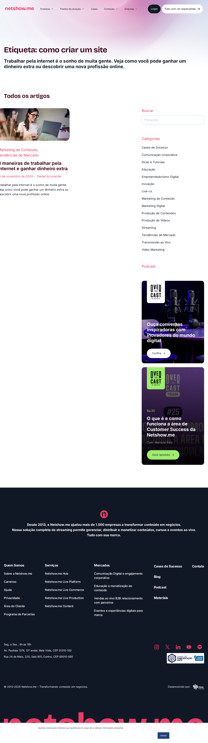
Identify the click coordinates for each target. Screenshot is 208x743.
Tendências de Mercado (159, 235)
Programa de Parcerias (19, 614)
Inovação (148, 184)
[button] (47, 9)
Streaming (149, 227)
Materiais (161, 598)
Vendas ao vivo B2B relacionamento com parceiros (118, 600)
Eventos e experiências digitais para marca (118, 613)
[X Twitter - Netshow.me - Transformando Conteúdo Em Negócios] (167, 647)
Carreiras (10, 581)
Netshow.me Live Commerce (64, 590)
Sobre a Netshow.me (18, 573)
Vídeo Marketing (153, 249)
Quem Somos (14, 565)
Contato (198, 566)
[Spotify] (199, 647)
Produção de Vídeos (156, 220)
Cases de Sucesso (155, 147)
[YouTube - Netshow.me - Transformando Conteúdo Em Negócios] (188, 647)
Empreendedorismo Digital (160, 176)
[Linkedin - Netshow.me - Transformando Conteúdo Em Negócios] (178, 647)
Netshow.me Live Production (64, 598)
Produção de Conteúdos (159, 213)
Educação (148, 169)
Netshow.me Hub (56, 573)
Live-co (147, 191)
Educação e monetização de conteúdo (113, 588)
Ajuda (8, 590)
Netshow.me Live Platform (62, 581)
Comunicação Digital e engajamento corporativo (118, 575)
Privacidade (12, 598)
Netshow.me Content (59, 606)
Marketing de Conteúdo (158, 198)
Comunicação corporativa (159, 155)
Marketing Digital (153, 206)
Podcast (160, 587)
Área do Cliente (14, 606)
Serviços (51, 565)
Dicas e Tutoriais (153, 162)
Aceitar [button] (163, 735)
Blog (157, 577)
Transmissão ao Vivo (156, 242)
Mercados (102, 565)
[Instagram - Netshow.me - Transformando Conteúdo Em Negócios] (156, 647)
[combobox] (173, 119)
